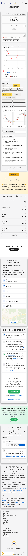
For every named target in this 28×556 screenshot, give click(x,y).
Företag (5, 520)
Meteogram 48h (8, 106)
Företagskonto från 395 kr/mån (16, 395)
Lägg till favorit (22, 14)
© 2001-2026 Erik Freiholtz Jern (14, 548)
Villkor (5, 534)
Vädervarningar (9, 136)
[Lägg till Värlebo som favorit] (25, 221)
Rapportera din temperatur (12, 532)
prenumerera (5, 500)
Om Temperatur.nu (9, 515)
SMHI (7, 163)
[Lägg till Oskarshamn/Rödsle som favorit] (25, 199)
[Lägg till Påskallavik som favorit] (25, 228)
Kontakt (5, 513)
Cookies (5, 522)
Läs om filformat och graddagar (14, 399)
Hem (3, 13)
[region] (14, 117)
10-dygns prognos (9, 131)
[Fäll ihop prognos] (24, 35)
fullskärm (23, 502)
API (4, 517)
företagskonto (9, 370)
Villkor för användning (7, 461)
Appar (5, 518)
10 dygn (16, 40)
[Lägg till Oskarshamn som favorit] (25, 207)
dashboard (18, 502)
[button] (14, 316)
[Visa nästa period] (22, 80)
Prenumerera (14, 391)
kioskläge (6, 504)
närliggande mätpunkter (19, 347)
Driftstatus (6, 536)
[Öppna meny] (26, 3)
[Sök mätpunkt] (23, 3)
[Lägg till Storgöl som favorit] (25, 214)
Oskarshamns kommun (18, 13)
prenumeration (11, 355)
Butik (4, 524)
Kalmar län (8, 13)
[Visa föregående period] (5, 80)
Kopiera (21, 445)
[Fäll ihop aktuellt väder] (24, 26)
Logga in (6, 529)
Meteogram (8, 40)
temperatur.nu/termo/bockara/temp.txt (15, 456)
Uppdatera (14, 14)
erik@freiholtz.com (16, 358)
